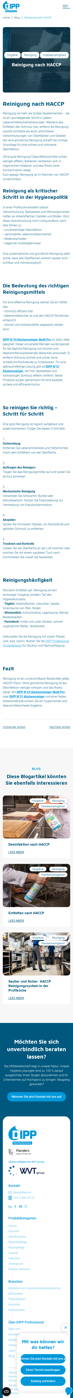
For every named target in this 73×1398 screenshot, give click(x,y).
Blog (17, 17)
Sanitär (13, 1253)
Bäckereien (15, 1293)
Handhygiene (17, 1236)
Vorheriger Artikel (14, 727)
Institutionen (16, 1310)
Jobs (11, 1350)
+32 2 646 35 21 (24, 1198)
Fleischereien (17, 1299)
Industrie (14, 1258)
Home (6, 17)
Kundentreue (16, 1334)
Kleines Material (19, 1269)
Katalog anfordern (43, 1381)
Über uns (14, 1329)
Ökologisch (15, 1264)
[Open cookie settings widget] (6, 1391)
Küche (12, 1226)
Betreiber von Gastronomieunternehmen (34, 1288)
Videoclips (15, 1345)
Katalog (13, 1340)
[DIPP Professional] (12, 6)
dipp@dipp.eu (22, 1192)
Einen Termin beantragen (43, 1370)
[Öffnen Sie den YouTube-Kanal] (20, 1206)
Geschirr (13, 1231)
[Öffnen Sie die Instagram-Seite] (26, 1206)
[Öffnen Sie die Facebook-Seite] (15, 1206)
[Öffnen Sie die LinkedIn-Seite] (10, 1206)
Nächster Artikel (59, 727)
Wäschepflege (17, 1242)
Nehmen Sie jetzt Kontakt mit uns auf (37, 1096)
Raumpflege (16, 1247)
